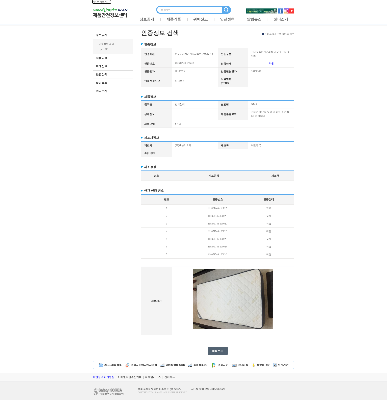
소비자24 (223, 364)
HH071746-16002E (217, 239)
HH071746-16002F (217, 246)
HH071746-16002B (217, 216)
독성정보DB (200, 364)
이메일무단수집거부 (129, 377)
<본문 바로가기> (102, 1)
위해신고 (200, 19)
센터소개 (281, 19)
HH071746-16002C (217, 223)
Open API (103, 49)
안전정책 (227, 19)
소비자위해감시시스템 (144, 364)
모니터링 (243, 364)
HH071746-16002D (217, 231)
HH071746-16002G (217, 254)
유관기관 (283, 364)
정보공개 (147, 19)
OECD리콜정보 (113, 364)
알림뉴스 (254, 19)
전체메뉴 (169, 377)
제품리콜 (173, 19)
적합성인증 (263, 364)
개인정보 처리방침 (103, 377)
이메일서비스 (153, 377)
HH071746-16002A (217, 208)
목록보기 (217, 350)
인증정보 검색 (106, 44)
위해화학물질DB (175, 364)
